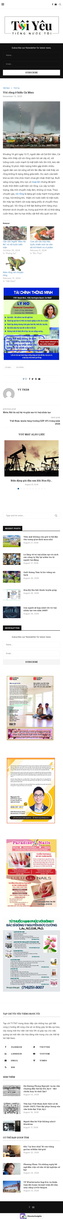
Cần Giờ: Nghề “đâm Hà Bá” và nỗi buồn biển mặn (14, 244)
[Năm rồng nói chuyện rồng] (15, 264)
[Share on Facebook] (29, 379)
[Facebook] (52, 4)
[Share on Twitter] (33, 379)
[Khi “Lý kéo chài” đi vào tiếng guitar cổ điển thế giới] (12, 1151)
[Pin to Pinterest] (36, 379)
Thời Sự (16, 88)
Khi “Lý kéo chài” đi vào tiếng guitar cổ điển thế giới (38, 1148)
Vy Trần (23, 389)
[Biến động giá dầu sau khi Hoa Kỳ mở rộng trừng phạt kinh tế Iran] (31, 458)
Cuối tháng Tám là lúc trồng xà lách (39, 573)
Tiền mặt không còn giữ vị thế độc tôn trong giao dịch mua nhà (40, 538)
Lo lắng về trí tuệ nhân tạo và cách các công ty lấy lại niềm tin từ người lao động (40, 557)
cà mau (8, 367)
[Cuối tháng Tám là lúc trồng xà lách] (12, 577)
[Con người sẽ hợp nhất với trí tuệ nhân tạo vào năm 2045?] (12, 612)
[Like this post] (26, 379)
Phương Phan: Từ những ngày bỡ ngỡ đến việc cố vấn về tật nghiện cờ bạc (41, 1167)
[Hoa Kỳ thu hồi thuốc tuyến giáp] (12, 594)
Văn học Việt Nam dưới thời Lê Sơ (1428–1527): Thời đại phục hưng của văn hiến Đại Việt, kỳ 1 (41, 1106)
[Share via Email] (39, 379)
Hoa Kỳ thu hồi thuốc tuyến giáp (40, 590)
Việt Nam (6, 88)
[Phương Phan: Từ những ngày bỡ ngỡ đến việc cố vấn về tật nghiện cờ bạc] (12, 1169)
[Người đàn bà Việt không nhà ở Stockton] (12, 1126)
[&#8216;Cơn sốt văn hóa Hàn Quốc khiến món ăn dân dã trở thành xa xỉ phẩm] (42, 233)
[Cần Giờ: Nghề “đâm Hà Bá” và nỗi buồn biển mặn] (15, 233)
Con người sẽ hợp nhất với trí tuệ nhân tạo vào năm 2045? (40, 609)
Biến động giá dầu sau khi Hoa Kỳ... (31, 480)
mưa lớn (36, 182)
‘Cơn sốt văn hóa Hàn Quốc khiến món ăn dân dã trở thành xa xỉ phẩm (41, 244)
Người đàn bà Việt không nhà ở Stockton (39, 1122)
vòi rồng (19, 193)
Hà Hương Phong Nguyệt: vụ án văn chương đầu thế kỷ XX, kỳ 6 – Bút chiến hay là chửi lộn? (41, 1089)
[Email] (56, 4)
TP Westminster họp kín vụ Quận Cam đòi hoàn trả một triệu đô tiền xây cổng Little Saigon (40, 1185)
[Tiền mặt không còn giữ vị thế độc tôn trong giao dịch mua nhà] (12, 541)
